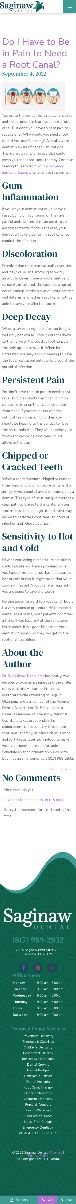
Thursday (20, 1002)
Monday (19, 983)
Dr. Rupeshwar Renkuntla (23, 676)
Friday (17, 1008)
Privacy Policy (38, 1156)
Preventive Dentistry (38, 1036)
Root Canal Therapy (38, 1087)
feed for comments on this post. (34, 799)
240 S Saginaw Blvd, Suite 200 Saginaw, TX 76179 (38, 952)
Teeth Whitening (38, 1110)
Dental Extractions (38, 1093)
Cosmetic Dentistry (38, 1099)
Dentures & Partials (38, 1076)
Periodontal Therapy (38, 1053)
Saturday (20, 1015)
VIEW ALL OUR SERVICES (38, 1133)
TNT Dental (51, 1159)
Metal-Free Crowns (38, 1122)
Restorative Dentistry (38, 1059)
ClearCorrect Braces (38, 1116)
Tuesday (19, 989)
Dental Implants (38, 1082)
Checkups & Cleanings (38, 1042)
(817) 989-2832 (38, 940)
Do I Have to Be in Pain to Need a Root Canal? (35, 53)
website (61, 752)
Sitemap (56, 1152)
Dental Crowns (38, 1064)
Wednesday (22, 995)
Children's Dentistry (38, 1047)
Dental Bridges (38, 1070)
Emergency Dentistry (38, 1127)
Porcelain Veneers (38, 1105)
